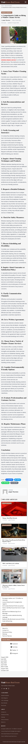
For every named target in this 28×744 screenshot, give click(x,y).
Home (2, 5)
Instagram (15, 653)
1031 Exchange (4, 700)
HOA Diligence (4, 698)
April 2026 (4, 665)
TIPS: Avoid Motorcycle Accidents (10, 563)
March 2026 (4, 666)
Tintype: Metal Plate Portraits (9, 518)
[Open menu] (25, 2)
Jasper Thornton (6, 20)
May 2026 (4, 663)
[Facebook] (2, 689)
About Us (5, 628)
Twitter (18, 479)
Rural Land (3, 705)
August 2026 (4, 657)
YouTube (15, 647)
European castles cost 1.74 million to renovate (11, 728)
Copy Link (15, 482)
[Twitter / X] (4, 689)
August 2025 (4, 668)
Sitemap (4, 634)
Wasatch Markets (8, 5)
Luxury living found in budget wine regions (10, 731)
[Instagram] (8, 689)
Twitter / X (15, 650)
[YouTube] (6, 689)
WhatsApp (6, 482)
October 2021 (5, 670)
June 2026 (4, 661)
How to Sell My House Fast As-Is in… (9, 736)
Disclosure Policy (7, 632)
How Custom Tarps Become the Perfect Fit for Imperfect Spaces (13, 540)
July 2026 (3, 659)
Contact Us (5, 630)
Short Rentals (4, 703)
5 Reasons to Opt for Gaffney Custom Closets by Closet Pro (13, 586)
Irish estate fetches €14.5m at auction (13, 606)
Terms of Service (7, 636)
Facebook (10, 479)
